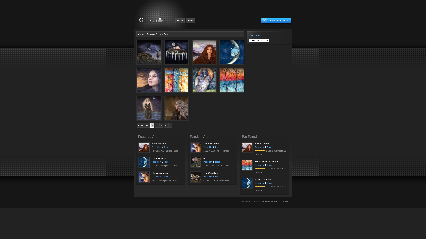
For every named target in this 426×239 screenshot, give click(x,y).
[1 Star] (256, 151)
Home (180, 20)
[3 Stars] (260, 151)
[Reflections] (172, 110)
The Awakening (160, 173)
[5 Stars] (264, 151)
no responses (172, 151)
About (190, 20)
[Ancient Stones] (144, 54)
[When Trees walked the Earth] (227, 82)
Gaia (205, 158)
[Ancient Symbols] (172, 82)
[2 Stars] (258, 151)
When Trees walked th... (268, 161)
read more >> (154, 61)
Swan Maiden (159, 143)
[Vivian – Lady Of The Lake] (144, 110)
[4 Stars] (262, 151)
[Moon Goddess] (227, 54)
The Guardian (210, 173)
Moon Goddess (160, 158)
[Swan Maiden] (200, 54)
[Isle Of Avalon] (172, 54)
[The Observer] (200, 82)
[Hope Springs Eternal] (144, 82)
